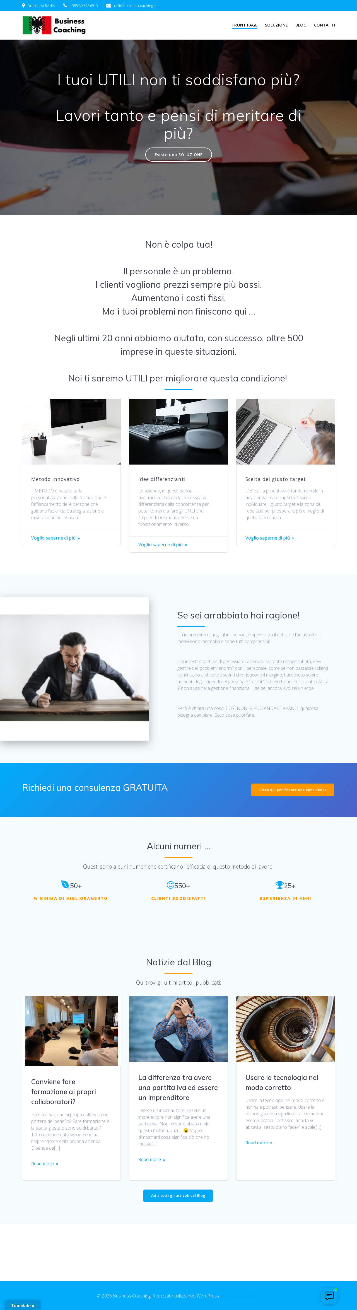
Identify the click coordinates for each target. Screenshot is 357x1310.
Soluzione (276, 25)
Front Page (244, 25)
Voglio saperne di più (53, 538)
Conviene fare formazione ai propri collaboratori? (63, 1091)
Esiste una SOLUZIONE (178, 154)
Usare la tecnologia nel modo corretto (281, 1082)
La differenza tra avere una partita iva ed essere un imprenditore (178, 1087)
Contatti (324, 25)
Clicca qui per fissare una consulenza (293, 789)
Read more (42, 1164)
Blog (301, 25)
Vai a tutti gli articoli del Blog (178, 1195)
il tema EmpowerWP (240, 1296)
